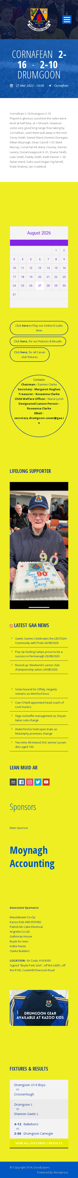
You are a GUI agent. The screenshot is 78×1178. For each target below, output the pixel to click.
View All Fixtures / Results (39, 1143)
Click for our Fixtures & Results (38, 341)
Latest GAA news (31, 625)
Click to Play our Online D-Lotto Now (39, 328)
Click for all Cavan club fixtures (29, 354)
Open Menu (67, 19)
